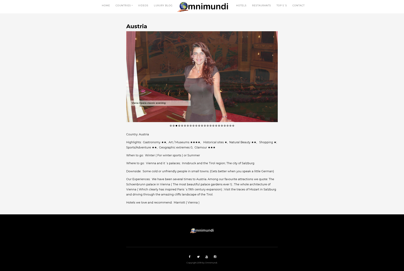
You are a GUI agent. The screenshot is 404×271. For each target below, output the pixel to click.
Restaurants (261, 5)
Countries (123, 5)
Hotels (241, 5)
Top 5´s (281, 5)
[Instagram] (215, 257)
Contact (298, 5)
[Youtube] (206, 257)
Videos (143, 5)
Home (106, 5)
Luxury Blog (163, 5)
